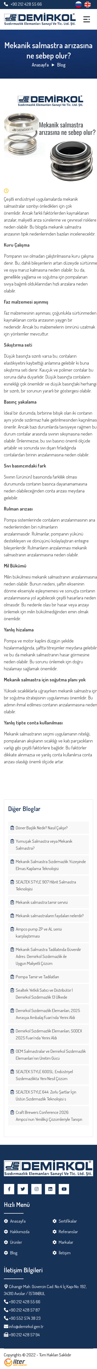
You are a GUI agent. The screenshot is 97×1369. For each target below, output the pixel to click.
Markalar (66, 1242)
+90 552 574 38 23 (25, 1318)
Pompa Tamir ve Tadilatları (37, 976)
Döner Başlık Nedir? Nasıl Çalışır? (42, 827)
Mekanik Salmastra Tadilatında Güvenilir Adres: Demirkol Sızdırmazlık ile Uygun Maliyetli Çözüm (48, 956)
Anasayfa (40, 65)
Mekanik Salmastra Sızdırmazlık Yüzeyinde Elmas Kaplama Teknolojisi (51, 865)
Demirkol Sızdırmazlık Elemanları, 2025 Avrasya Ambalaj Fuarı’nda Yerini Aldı (48, 1014)
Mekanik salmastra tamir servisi (42, 902)
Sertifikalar (68, 1221)
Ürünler (16, 1242)
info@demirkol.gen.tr (26, 1326)
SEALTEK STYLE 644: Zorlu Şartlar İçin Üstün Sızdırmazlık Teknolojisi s (46, 1095)
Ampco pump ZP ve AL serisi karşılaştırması (39, 932)
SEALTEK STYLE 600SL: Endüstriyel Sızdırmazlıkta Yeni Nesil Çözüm (44, 1075)
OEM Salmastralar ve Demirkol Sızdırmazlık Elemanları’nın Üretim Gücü (51, 1054)
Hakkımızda (19, 1231)
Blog (61, 65)
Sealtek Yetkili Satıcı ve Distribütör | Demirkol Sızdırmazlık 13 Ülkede (44, 993)
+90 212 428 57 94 (24, 1334)
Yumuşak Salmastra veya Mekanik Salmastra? (44, 844)
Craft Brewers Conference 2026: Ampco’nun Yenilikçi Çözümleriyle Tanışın (49, 1115)
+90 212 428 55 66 (26, 4)
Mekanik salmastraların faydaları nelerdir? (50, 915)
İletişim (65, 1252)
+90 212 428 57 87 (24, 1310)
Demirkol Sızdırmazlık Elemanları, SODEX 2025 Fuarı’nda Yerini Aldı (49, 1034)
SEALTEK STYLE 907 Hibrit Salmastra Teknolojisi (46, 885)
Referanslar (68, 1231)
